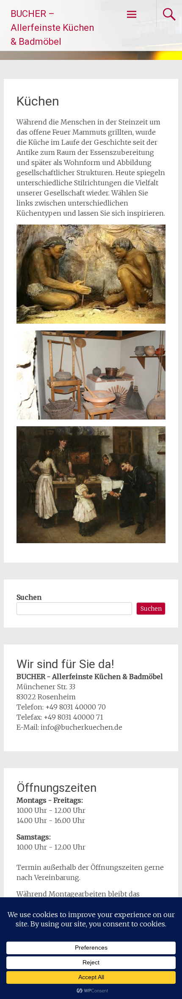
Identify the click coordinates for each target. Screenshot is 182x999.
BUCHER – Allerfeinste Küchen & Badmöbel (52, 27)
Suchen (29, 597)
